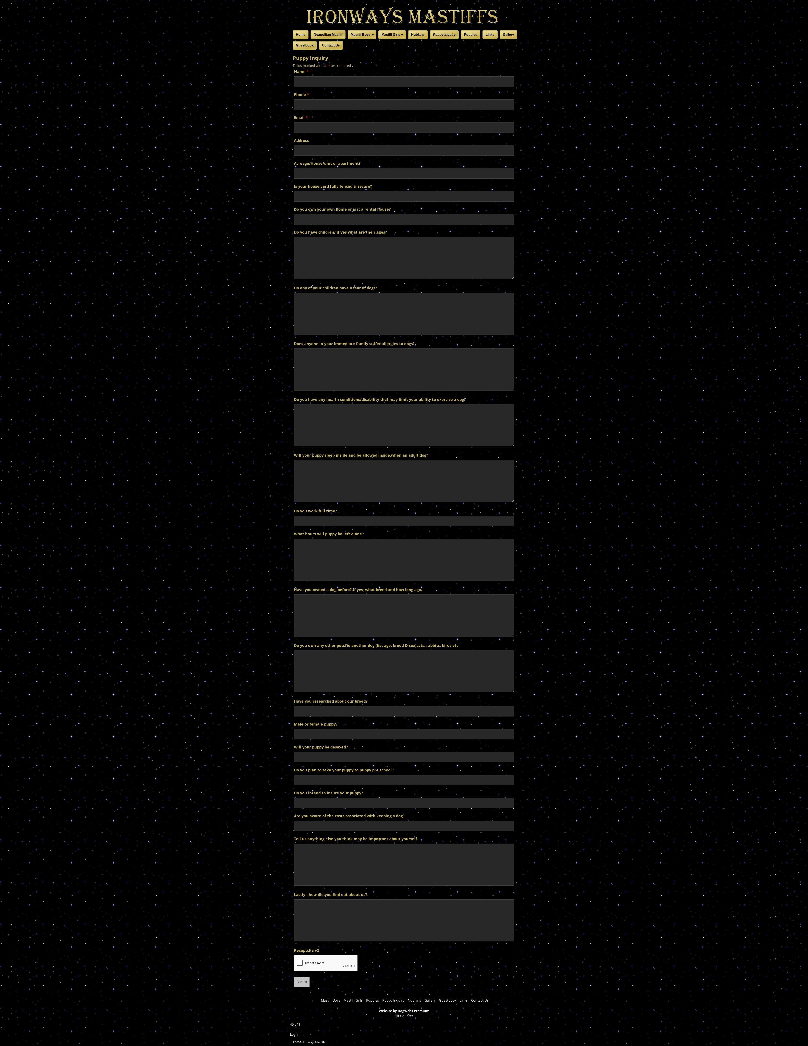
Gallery (508, 34)
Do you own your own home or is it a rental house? (342, 209)
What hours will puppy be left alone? (329, 533)
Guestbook (305, 45)
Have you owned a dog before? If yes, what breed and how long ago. (358, 589)
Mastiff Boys (361, 34)
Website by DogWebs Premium (404, 1011)
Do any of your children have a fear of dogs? (335, 287)
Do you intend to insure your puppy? (328, 792)
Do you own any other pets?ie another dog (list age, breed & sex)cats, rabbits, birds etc (376, 645)
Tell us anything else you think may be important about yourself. (356, 838)
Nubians (418, 34)
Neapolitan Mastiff (328, 34)
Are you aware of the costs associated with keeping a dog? (349, 815)
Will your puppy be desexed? (321, 747)
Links (490, 34)
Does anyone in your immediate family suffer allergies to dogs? (354, 343)
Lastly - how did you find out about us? (330, 894)
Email (301, 117)
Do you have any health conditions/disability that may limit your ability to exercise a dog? (380, 399)
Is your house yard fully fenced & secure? (333, 186)
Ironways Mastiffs (314, 1042)
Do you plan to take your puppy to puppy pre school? (344, 769)
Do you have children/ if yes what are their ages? (340, 232)
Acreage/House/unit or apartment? (327, 163)
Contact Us (331, 45)
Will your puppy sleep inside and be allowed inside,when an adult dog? (361, 455)
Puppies (470, 34)
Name (301, 71)
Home (300, 34)
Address (301, 140)
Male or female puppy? (316, 724)
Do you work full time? (315, 510)
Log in (294, 1034)
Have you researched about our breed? (331, 701)
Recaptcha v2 (306, 950)
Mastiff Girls (390, 34)
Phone (301, 94)
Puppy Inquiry (444, 34)
